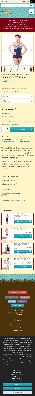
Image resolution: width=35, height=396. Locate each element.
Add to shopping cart (21, 129)
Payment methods (17, 323)
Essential (18, 370)
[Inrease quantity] (7, 128)
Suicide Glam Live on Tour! (17, 292)
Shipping (11, 116)
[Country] (24, 1)
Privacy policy (17, 335)
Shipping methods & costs (17, 325)
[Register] (6, 1)
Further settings (17, 380)
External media (18, 374)
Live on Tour (17, 317)
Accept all (17, 384)
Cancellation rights (17, 327)
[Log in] (2, 1)
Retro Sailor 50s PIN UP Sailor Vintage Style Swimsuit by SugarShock (21, 244)
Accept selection (17, 392)
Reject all (17, 388)
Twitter (13, 301)
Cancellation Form (17, 305)
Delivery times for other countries (10, 124)
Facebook (22, 301)
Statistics (18, 372)
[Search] (31, 5)
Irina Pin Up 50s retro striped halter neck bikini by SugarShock (22, 229)
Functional (18, 378)
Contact (17, 333)
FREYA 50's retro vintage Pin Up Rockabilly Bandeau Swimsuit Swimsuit (22, 260)
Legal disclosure (12, 363)
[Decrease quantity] (7, 131)
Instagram (25, 297)
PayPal (18, 376)
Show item (23, 266)
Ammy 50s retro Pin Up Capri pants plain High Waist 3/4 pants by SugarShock (22, 215)
